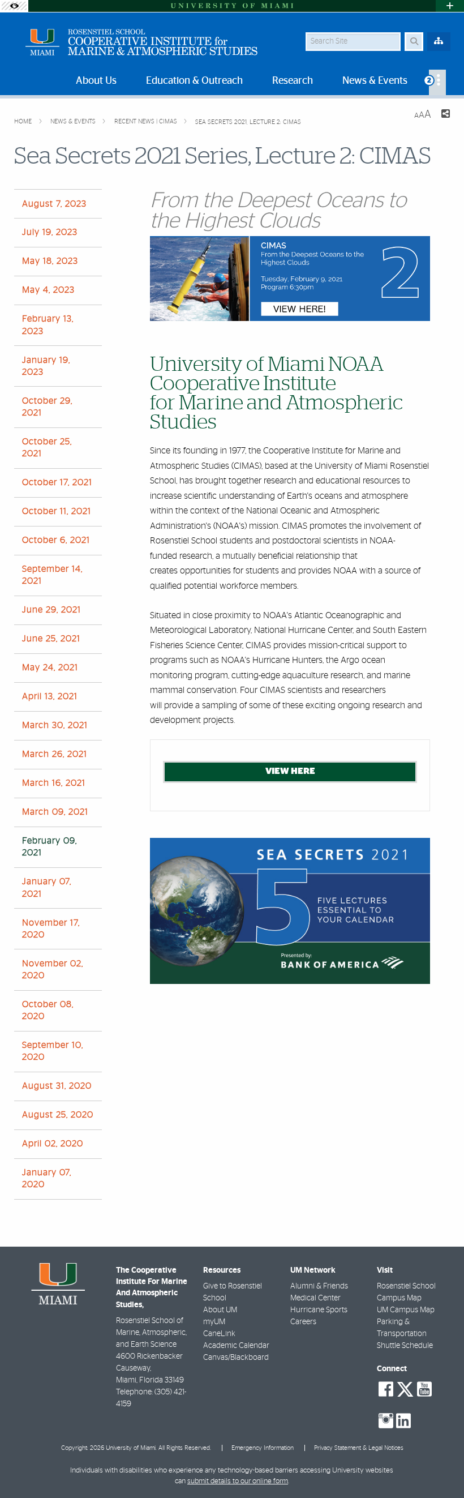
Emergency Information (262, 1448)
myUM (214, 1322)
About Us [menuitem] (96, 81)
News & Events (73, 121)
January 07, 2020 (46, 1178)
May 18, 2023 (50, 261)
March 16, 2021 (53, 782)
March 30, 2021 (55, 725)
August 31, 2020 (57, 1085)
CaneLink (219, 1334)
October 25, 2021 (47, 447)
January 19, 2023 (46, 366)
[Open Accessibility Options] (14, 6)
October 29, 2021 (47, 406)
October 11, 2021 (56, 511)
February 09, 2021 (49, 846)
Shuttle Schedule (405, 1346)
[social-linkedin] (403, 1421)
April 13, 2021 (50, 696)
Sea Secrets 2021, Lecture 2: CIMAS (248, 122)
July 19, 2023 (50, 232)
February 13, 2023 (48, 324)
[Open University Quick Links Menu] (450, 6)
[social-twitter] (405, 1388)
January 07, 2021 (46, 887)
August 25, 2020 (57, 1114)
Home (23, 121)
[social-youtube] (424, 1389)
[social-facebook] (386, 1389)
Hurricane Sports (318, 1310)
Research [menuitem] (292, 81)
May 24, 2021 (50, 667)
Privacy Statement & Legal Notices (358, 1448)
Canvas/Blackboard (236, 1358)
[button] (439, 1466)
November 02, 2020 (52, 969)
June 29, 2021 (51, 609)
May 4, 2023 (48, 289)
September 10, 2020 (52, 1051)
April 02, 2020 (52, 1143)
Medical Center (315, 1298)
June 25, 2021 (51, 638)
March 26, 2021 (54, 754)
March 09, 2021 (55, 811)
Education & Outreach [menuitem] (194, 81)
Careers (303, 1322)
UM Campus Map (406, 1310)
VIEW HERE (290, 771)
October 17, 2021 (57, 482)
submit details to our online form (237, 1481)
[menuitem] (437, 82)
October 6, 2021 (56, 540)
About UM (220, 1310)
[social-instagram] (386, 1421)
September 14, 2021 (52, 574)
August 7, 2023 (54, 203)
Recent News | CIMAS (146, 121)
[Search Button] (414, 41)
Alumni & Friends (319, 1286)
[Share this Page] (445, 115)
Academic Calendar (236, 1346)
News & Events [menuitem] (374, 81)
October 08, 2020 (48, 1010)
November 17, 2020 (51, 928)
